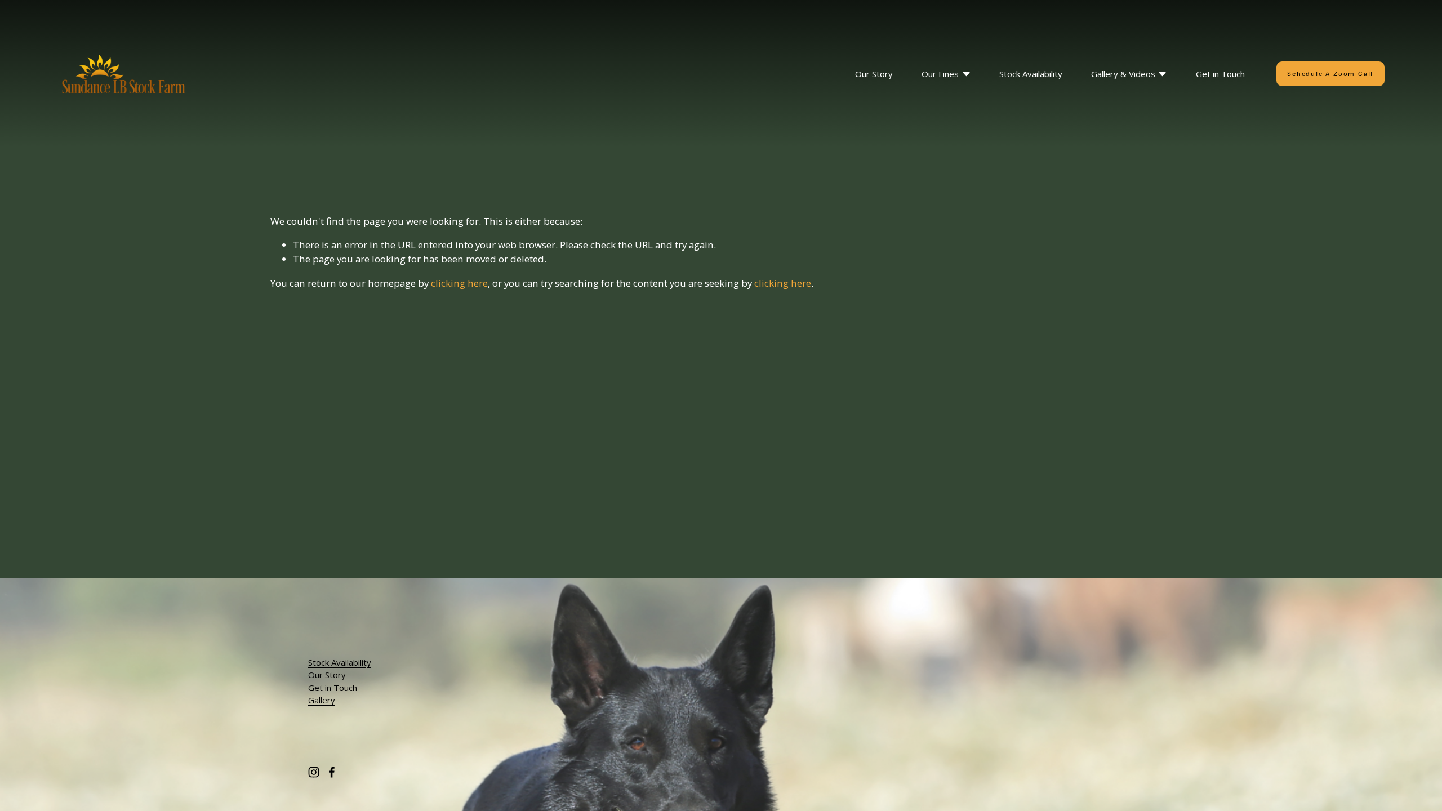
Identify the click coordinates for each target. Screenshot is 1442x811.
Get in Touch (1220, 73)
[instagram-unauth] (313, 772)
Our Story (874, 73)
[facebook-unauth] (331, 772)
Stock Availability (1030, 73)
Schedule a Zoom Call (1330, 74)
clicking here (459, 283)
